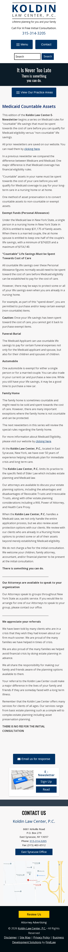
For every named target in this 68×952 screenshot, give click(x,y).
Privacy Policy (41, 937)
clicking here (32, 149)
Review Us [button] (34, 914)
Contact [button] (46, 44)
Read (46, 789)
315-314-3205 (34, 33)
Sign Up (46, 781)
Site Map (25, 937)
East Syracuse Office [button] (34, 852)
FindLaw (51, 942)
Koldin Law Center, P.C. (32, 928)
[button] (22, 44)
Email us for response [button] (35, 759)
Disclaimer (10, 937)
